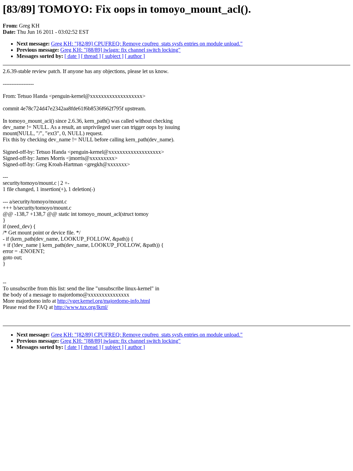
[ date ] (72, 56)
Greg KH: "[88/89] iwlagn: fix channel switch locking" (120, 50)
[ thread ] (91, 56)
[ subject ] (112, 56)
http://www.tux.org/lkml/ (81, 307)
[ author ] (135, 56)
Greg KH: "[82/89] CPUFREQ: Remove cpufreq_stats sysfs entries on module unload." (147, 44)
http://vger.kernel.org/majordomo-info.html (103, 301)
